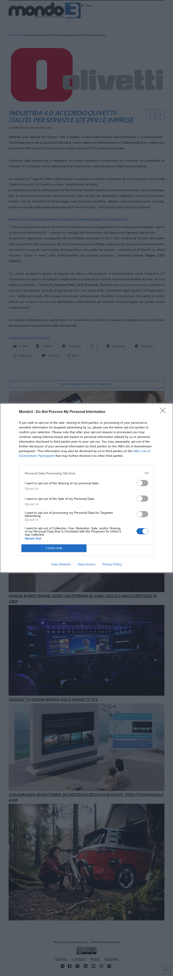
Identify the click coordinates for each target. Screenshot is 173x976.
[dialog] (86, 488)
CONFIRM (54, 548)
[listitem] (86, 473)
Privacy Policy (112, 564)
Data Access (86, 564)
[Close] (164, 412)
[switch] (142, 483)
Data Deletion (61, 564)
